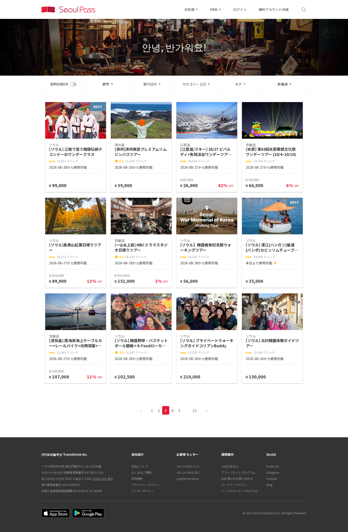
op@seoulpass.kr (187, 478)
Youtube (271, 478)
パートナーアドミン (234, 485)
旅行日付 (150, 84)
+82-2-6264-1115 (187, 466)
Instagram (272, 472)
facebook (272, 466)
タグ (238, 84)
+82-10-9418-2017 (188, 472)
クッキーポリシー (142, 491)
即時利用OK (59, 84)
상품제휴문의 (229, 466)
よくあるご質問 (141, 472)
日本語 (189, 9)
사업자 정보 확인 (102, 478)
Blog (269, 485)
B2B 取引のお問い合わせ (237, 478)
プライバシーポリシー (145, 485)
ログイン (239, 9)
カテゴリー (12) (194, 84)
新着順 (283, 84)
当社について (139, 466)
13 (194, 410)
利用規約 (137, 478)
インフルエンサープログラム (239, 491)
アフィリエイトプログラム (238, 472)
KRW (214, 9)
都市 (106, 84)
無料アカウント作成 (274, 9)
